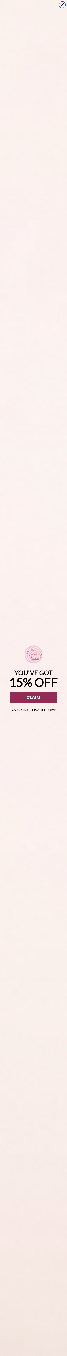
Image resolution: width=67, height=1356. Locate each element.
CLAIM (33, 697)
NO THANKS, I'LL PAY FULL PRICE (33, 709)
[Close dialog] (62, 4)
